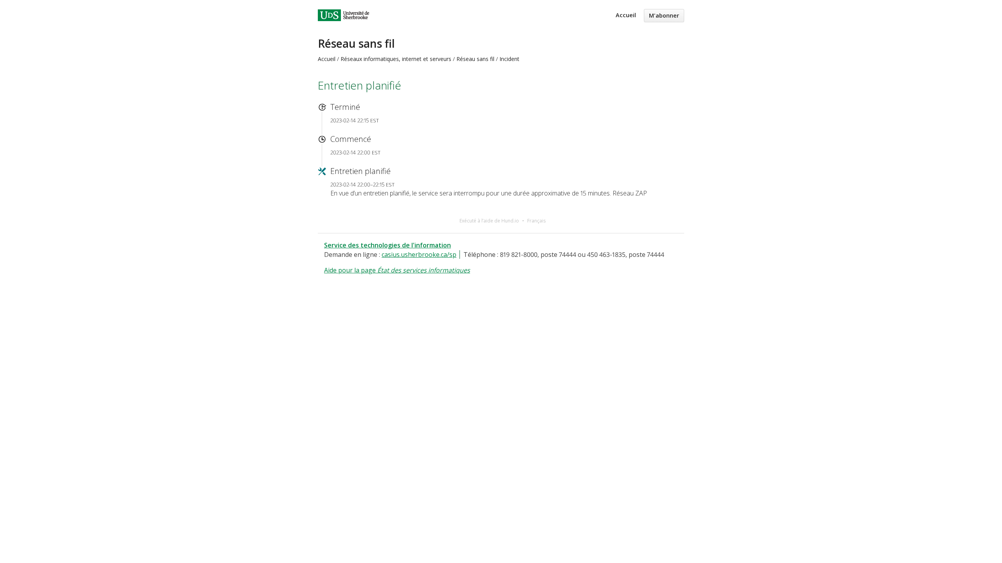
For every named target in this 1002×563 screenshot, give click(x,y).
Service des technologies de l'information (387, 245)
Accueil (626, 15)
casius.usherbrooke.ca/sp (419, 254)
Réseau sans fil (356, 43)
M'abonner (664, 15)
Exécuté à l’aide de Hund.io (489, 220)
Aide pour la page (397, 270)
